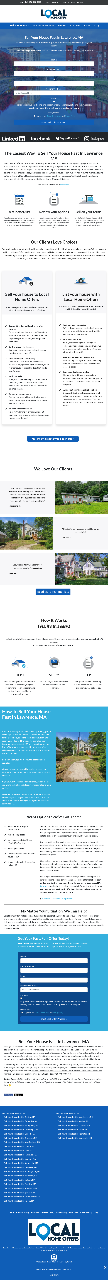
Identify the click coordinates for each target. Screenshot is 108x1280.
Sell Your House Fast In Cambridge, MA (21, 1129)
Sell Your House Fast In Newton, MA (20, 1159)
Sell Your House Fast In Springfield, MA (21, 1125)
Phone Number (54, 69)
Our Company (61, 1212)
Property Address (54, 88)
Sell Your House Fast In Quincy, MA (19, 1146)
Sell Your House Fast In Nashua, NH (73, 1121)
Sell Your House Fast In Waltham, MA (20, 1175)
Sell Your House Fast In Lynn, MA (18, 1150)
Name (54, 59)
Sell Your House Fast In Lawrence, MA (20, 1167)
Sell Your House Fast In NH (67, 1113)
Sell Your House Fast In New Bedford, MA (22, 1142)
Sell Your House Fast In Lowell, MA (19, 1133)
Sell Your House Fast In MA (13, 1113)
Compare (75, 25)
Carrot (69, 1262)
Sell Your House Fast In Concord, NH (74, 1125)
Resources (73, 1212)
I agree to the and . (55, 116)
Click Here (54, 1274)
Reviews (62, 25)
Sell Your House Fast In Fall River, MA (20, 1154)
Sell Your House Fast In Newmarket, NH (75, 1138)
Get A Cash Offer (77, 2)
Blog (96, 25)
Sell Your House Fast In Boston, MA (19, 1117)
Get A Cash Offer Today (19, 1212)
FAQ (47, 2)
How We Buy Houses (43, 25)
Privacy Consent (54, 113)
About (87, 25)
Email (54, 79)
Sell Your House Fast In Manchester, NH (75, 1117)
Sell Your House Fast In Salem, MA (19, 1200)
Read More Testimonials (53, 591)
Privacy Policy (70, 116)
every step (64, 184)
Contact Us (65, 2)
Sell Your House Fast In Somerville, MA (21, 1163)
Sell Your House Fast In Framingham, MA (22, 1171)
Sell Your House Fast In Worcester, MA (21, 1121)
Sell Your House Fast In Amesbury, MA (20, 1188)
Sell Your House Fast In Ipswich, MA (19, 1192)
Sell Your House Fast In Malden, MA (19, 1180)
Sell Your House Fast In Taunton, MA (20, 1184)
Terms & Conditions (54, 116)
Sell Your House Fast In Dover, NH (73, 1129)
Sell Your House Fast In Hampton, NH (74, 1133)
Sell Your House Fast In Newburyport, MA (22, 1196)
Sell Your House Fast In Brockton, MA (20, 1138)
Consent (54, 98)
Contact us (45, 886)
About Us (55, 2)
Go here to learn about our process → (58, 898)
